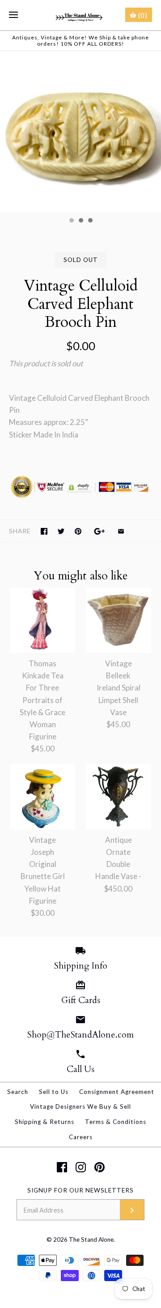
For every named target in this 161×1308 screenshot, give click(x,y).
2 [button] (80, 221)
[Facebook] (62, 1167)
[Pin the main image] (78, 531)
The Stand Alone (91, 1239)
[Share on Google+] (99, 531)
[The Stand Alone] (81, 15)
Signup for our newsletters (80, 1190)
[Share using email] (121, 531)
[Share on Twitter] (61, 531)
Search (17, 1091)
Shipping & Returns (44, 1121)
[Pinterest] (99, 1167)
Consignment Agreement (116, 1091)
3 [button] (89, 221)
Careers (81, 1137)
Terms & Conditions (115, 1121)
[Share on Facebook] (44, 531)
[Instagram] (81, 1167)
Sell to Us (53, 1091)
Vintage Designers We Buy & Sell (80, 1106)
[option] (80, 131)
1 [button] (71, 221)
